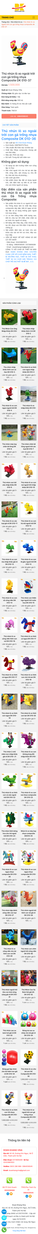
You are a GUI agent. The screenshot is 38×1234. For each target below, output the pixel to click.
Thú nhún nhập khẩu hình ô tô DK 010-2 (28, 331)
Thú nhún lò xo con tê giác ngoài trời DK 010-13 (28, 561)
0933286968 (9, 1190)
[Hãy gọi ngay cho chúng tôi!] (3, 1230)
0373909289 (17, 1160)
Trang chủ (5, 22)
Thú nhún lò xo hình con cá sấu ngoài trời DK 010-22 (9, 794)
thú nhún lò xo (16, 22)
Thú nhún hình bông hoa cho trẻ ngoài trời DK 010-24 (9, 833)
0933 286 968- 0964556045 (21, 1166)
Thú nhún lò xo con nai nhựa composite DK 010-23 (28, 794)
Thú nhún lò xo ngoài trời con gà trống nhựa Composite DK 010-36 (19, 135)
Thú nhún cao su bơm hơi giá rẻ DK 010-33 (9, 1032)
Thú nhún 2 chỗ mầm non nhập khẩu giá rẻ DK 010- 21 (9, 754)
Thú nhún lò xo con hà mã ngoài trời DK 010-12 (28, 523)
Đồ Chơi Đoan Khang (24, 143)
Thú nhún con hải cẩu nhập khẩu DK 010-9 (9, 484)
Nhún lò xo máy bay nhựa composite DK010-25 (28, 833)
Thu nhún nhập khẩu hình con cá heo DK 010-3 (9, 369)
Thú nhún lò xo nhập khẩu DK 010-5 (28, 408)
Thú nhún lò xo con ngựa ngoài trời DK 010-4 (9, 408)
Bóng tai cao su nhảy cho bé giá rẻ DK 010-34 (28, 1032)
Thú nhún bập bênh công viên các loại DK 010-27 (9, 912)
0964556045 (22, 116)
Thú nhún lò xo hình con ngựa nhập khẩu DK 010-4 (28, 369)
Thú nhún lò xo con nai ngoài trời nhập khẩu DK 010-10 (28, 484)
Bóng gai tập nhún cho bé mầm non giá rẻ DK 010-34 (9, 1071)
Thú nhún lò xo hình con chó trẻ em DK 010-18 (28, 677)
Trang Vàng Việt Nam (19, 1230)
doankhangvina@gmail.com (19, 1170)
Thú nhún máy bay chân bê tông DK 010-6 (9, 446)
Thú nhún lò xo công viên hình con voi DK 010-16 (9, 638)
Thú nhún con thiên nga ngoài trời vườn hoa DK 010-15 (28, 600)
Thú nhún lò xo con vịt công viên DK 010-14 (9, 600)
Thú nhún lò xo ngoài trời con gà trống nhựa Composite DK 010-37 (28, 1115)
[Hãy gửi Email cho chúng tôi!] (3, 1218)
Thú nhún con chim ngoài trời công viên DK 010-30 (28, 951)
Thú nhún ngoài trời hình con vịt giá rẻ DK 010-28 (28, 912)
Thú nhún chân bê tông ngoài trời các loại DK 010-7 (28, 446)
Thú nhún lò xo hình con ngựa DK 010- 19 (9, 715)
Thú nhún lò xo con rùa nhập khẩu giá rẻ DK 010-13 (9, 561)
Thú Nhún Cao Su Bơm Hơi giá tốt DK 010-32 (28, 992)
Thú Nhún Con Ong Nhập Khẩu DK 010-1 (9, 331)
